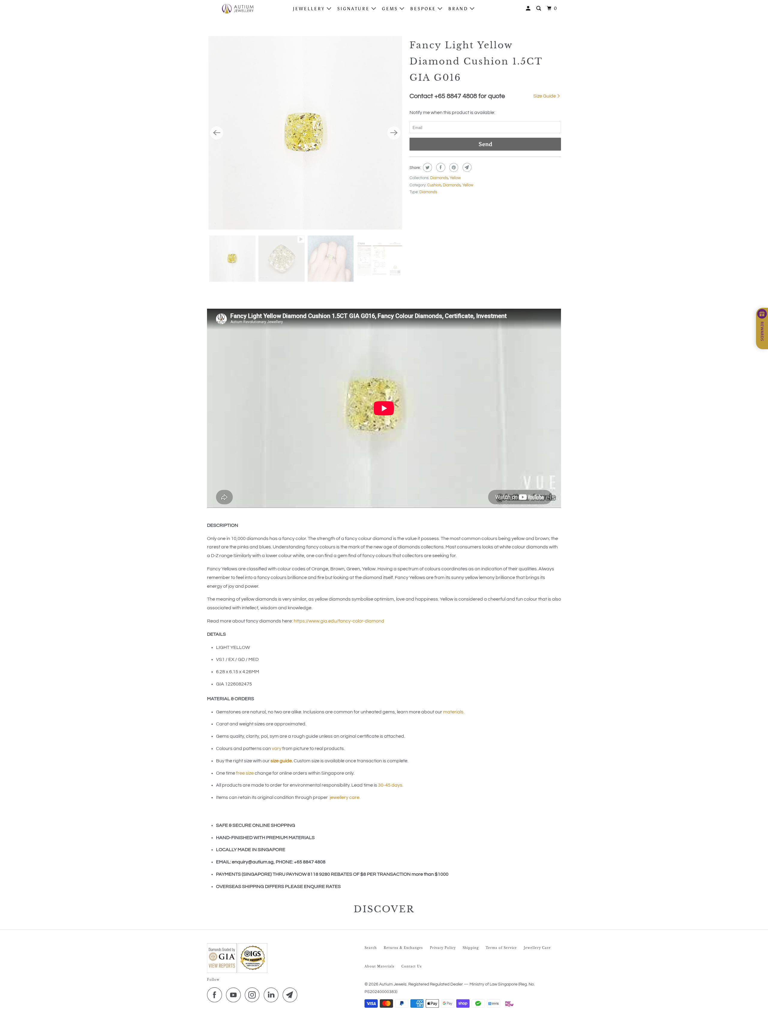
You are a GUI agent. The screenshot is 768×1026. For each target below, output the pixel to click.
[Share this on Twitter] (427, 167)
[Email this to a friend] (466, 167)
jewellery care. (345, 797)
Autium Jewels (392, 984)
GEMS (391, 8)
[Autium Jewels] (237, 8)
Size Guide (545, 96)
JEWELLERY (310, 8)
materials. (453, 712)
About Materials (379, 966)
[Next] (393, 133)
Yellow (455, 178)
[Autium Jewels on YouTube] (235, 994)
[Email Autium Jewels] (292, 994)
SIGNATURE (354, 8)
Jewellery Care (537, 948)
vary (276, 748)
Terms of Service (501, 948)
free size (245, 773)
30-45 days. (390, 785)
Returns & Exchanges (403, 948)
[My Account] (529, 8)
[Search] (539, 8)
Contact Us (411, 966)
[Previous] (216, 133)
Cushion (434, 185)
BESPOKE (424, 8)
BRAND (459, 8)
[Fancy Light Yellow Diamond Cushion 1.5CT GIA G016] (305, 133)
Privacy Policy (443, 948)
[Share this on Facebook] (440, 167)
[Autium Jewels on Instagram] (254, 994)
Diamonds (439, 178)
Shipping (471, 948)
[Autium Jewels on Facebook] (216, 994)
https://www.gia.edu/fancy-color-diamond (339, 621)
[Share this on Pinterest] (453, 167)
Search (370, 948)
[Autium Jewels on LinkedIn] (273, 994)
